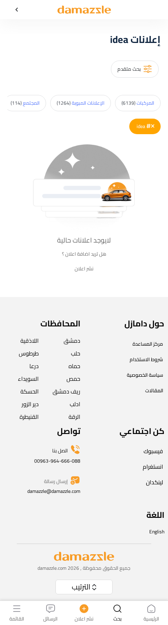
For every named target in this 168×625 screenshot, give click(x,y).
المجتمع (25, 103)
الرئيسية (151, 618)
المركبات (138, 103)
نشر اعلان (84, 268)
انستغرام (153, 466)
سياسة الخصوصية (145, 375)
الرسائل (50, 618)
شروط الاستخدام (146, 359)
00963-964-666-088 (57, 460)
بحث (117, 618)
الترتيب (81, 587)
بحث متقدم (129, 69)
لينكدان (154, 482)
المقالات (154, 390)
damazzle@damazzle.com (53, 491)
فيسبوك (153, 451)
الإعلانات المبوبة (80, 103)
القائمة (16, 618)
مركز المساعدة (148, 343)
